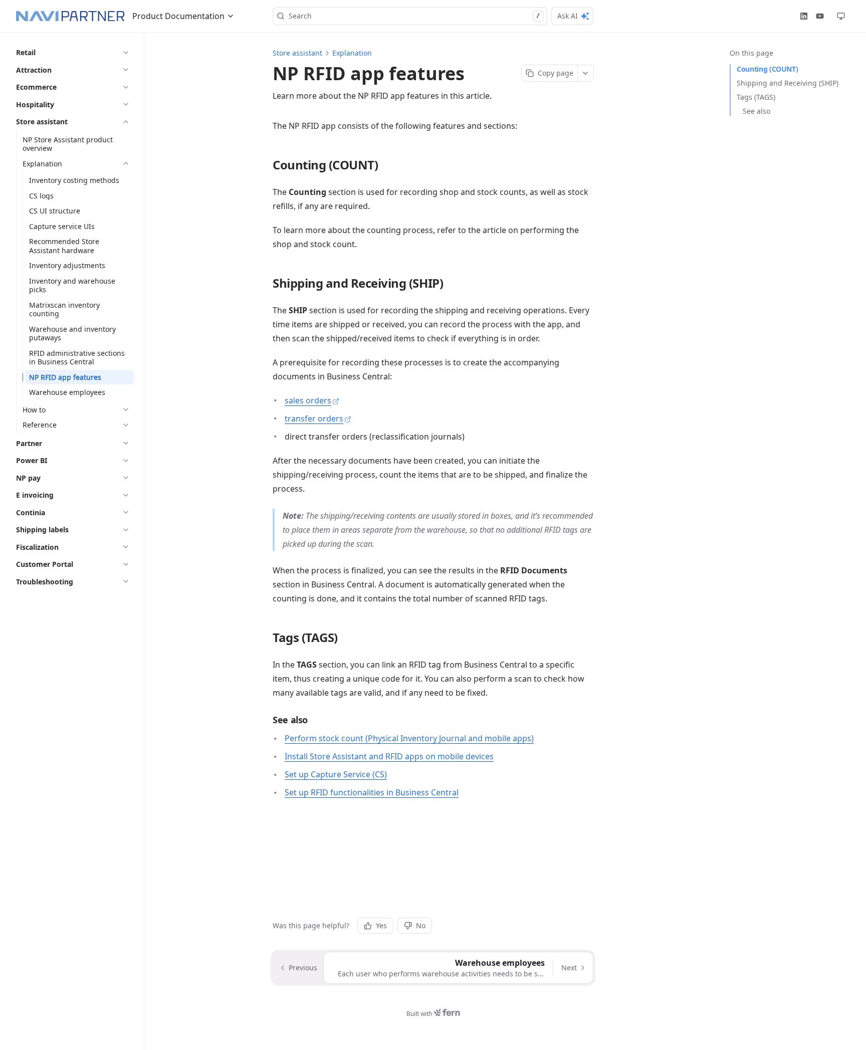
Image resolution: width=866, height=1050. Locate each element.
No (420, 925)
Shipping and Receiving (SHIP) (787, 83)
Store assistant (297, 53)
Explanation (352, 53)
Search (414, 16)
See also (756, 111)
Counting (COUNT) (767, 69)
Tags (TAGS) (756, 97)
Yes (381, 925)
